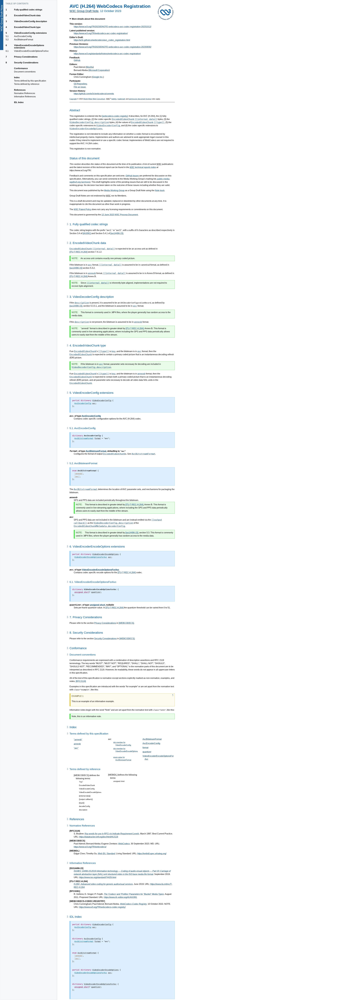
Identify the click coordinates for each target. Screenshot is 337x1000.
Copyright (73, 99)
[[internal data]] (146, 119)
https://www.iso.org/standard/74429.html (97, 877)
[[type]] (159, 122)
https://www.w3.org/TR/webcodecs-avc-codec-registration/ (101, 33)
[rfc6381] (87, 233)
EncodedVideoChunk (123, 119)
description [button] (83, 810)
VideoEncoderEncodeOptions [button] (90, 792)
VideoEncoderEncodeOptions (86, 128)
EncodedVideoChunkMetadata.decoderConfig (99, 526)
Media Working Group (114, 190)
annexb (92, 273)
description (82, 302)
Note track (159, 190)
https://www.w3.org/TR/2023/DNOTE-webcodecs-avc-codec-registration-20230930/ (112, 47)
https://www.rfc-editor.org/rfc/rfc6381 (120, 897)
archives (86, 182)
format (145, 747)
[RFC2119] (81, 681)
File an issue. (80, 87)
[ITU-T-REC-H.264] (78, 252)
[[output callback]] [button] (86, 799)
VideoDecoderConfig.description (89, 122)
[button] (71, 416)
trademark (121, 99)
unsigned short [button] (119, 781)
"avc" (76, 748)
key (113, 351)
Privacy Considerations (105, 623)
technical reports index (143, 167)
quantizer (147, 752)
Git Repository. (80, 84)
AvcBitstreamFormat (96, 451)
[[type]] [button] (81, 803)
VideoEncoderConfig (108, 125)
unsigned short (97, 605)
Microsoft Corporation (99, 70)
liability (114, 99)
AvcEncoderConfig (91, 416)
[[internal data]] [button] (84, 796)
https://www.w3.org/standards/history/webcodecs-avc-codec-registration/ (107, 54)
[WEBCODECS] (126, 623)
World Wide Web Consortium (94, 99)
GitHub (77, 60)
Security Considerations (105, 638)
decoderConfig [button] (84, 806)
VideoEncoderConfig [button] (87, 789)
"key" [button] (81, 782)
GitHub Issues (132, 176)
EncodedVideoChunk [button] (87, 785)
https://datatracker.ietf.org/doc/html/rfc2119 (98, 837)
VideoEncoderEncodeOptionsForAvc (100, 570)
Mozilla (89, 67)
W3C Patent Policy (82, 209)
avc (90, 265)
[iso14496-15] (116, 233)
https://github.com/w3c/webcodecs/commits (94, 94)
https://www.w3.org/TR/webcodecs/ (90, 847)
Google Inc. (98, 77)
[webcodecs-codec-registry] (115, 116)
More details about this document (88, 19)
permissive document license (140, 99)
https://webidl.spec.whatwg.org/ (151, 853)
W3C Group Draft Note (84, 11)
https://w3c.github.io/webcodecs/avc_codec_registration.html (102, 40)
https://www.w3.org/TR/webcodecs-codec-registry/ (102, 907)
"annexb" (78, 740)
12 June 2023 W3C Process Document (119, 215)
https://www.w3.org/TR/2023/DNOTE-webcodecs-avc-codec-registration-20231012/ (112, 27)
